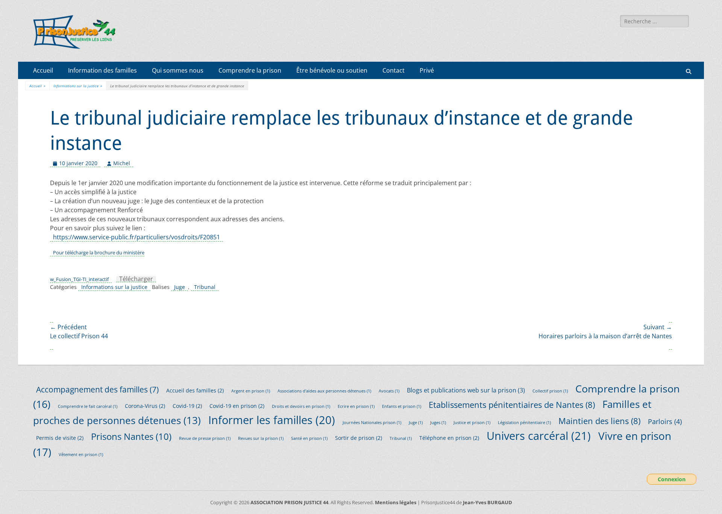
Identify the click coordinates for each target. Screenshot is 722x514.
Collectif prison (550, 391)
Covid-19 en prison (236, 405)
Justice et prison (472, 422)
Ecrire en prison (356, 406)
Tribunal (204, 286)
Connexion (672, 479)
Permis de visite (59, 437)
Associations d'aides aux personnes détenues (324, 391)
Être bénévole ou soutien (331, 70)
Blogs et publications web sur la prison (466, 390)
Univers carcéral (539, 435)
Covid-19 (187, 405)
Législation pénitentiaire (524, 422)
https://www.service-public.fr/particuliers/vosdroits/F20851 (136, 237)
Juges (438, 422)
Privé (427, 70)
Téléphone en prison (449, 437)
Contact (393, 70)
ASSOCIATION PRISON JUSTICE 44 (289, 502)
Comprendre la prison (249, 70)
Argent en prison (250, 391)
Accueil (43, 70)
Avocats (389, 391)
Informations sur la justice (77, 85)
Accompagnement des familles (97, 389)
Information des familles (102, 70)
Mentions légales (395, 502)
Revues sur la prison (261, 438)
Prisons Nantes (131, 436)
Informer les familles (271, 419)
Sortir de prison (358, 437)
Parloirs (665, 421)
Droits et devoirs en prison (301, 406)
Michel (121, 163)
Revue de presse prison (205, 438)
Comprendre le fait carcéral (87, 406)
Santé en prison (309, 438)
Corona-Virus (145, 405)
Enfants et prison (401, 406)
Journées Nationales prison (372, 422)
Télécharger (136, 279)
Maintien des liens (599, 421)
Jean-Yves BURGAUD (487, 502)
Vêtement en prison (81, 454)
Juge (179, 286)
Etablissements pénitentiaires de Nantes (512, 405)
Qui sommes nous (177, 70)
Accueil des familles (195, 390)
